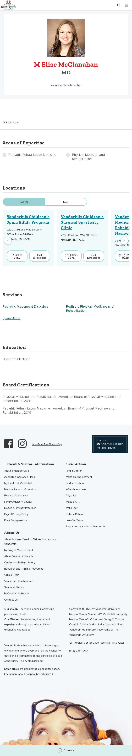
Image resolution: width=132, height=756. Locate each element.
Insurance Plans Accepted (66, 85)
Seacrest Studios (14, 587)
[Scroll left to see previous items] (8, 240)
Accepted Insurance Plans (19, 477)
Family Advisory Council (18, 501)
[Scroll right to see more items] (124, 240)
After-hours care (76, 489)
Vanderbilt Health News (18, 581)
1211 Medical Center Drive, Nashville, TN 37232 (96, 642)
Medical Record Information (20, 489)
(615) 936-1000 (78, 650)
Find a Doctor (74, 470)
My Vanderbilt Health (16, 593)
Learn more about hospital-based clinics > (29, 674)
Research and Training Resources (23, 568)
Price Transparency (15, 520)
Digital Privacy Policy (16, 514)
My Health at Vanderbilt (18, 483)
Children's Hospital (8, 4)
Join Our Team (74, 520)
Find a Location (75, 483)
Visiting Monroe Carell (17, 470)
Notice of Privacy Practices (20, 508)
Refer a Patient (75, 514)
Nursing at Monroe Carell (18, 550)
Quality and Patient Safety (19, 562)
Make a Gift (73, 501)
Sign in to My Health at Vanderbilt (85, 526)
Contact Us (11, 599)
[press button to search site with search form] (118, 5)
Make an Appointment (79, 477)
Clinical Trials (11, 575)
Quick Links (9, 122)
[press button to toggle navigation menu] (127, 5)
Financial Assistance (16, 495)
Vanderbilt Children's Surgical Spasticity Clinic (82, 222)
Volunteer (72, 508)
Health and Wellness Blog (47, 444)
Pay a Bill (71, 495)
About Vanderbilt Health (18, 556)
